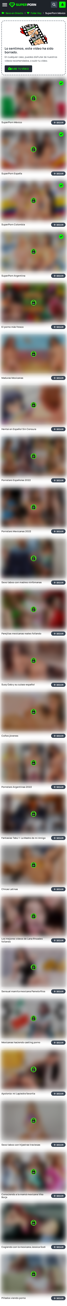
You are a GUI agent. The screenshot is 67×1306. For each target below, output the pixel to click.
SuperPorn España (11, 173)
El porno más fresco (12, 327)
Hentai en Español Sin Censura (18, 429)
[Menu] (5, 5)
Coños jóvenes (9, 735)
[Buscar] (54, 5)
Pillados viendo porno (13, 1298)
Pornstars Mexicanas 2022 (16, 531)
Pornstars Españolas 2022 (16, 480)
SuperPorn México (11, 122)
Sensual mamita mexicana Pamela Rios (23, 991)
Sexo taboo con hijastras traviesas (20, 1144)
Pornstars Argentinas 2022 (16, 787)
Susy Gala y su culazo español (18, 684)
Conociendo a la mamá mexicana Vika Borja (22, 1196)
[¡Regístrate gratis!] (62, 5)
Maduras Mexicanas (12, 378)
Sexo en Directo (14, 13)
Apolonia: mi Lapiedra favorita (18, 1093)
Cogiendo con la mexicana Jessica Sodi (23, 1247)
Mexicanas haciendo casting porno (20, 1042)
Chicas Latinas (9, 889)
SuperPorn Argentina (13, 275)
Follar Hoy (36, 13)
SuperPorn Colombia (13, 224)
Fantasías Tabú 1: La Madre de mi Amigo (23, 838)
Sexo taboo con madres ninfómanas (21, 582)
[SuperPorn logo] (22, 5)
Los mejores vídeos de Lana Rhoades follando (22, 940)
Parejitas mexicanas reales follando (21, 633)
